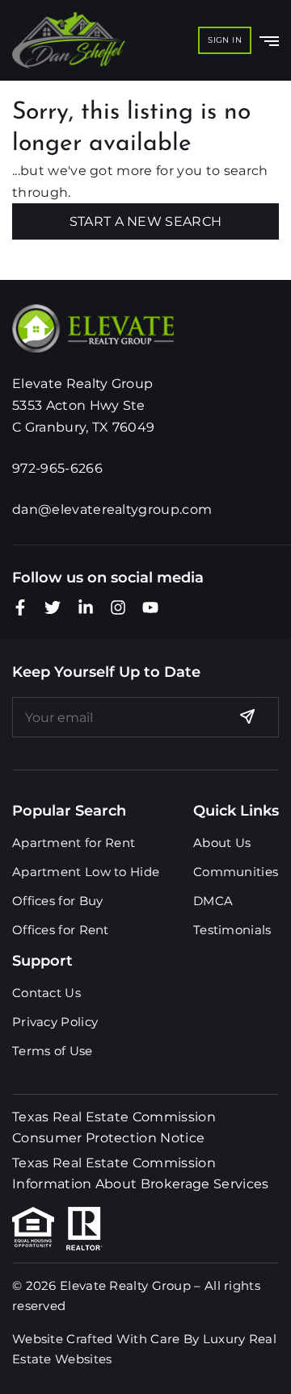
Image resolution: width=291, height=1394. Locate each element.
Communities (235, 871)
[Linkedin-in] (86, 607)
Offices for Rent (60, 929)
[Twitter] (52, 607)
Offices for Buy (57, 900)
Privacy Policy (55, 1021)
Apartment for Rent (73, 842)
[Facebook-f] (20, 607)
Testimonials (232, 929)
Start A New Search (146, 221)
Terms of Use (52, 1050)
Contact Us (46, 992)
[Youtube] (150, 607)
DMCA (213, 900)
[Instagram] (118, 607)
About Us (222, 842)
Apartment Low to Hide (85, 871)
